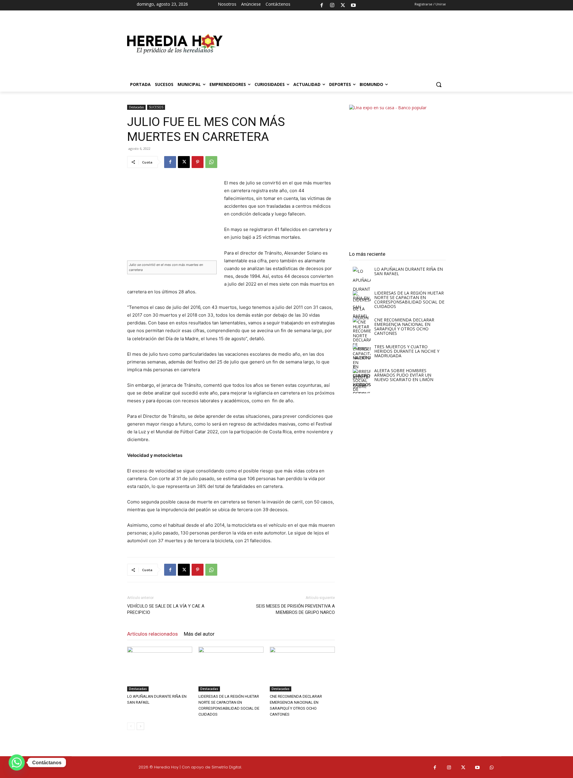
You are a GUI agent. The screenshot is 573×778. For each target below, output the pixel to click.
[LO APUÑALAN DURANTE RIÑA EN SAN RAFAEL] (159, 669)
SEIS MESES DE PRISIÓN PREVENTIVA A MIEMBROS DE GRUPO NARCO (295, 609)
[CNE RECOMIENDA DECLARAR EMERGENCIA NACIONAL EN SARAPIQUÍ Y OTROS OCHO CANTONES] (302, 669)
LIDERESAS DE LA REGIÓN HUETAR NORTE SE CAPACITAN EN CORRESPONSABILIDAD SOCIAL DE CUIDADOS (409, 300)
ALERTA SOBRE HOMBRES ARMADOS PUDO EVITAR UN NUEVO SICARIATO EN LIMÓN (403, 375)
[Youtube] (353, 5)
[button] (439, 84)
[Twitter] (463, 768)
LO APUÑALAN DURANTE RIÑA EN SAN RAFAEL (408, 271)
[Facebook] (321, 5)
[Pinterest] (198, 162)
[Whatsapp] (491, 768)
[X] (342, 5)
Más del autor (199, 634)
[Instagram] (332, 5)
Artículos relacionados (152, 634)
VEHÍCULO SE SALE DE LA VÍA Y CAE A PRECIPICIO (165, 609)
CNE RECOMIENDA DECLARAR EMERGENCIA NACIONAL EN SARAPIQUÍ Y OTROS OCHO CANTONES (404, 326)
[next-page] (140, 726)
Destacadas (136, 107)
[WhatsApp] (211, 162)
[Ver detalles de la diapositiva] (334, 47)
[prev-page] (131, 726)
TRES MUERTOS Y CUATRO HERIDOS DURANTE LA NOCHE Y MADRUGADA (406, 351)
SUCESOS (156, 107)
